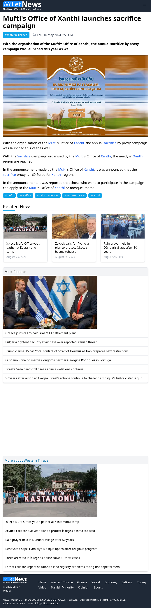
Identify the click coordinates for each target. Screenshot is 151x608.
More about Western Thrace (26, 460)
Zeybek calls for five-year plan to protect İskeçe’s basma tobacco (72, 247)
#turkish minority (47, 195)
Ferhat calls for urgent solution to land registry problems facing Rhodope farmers (62, 567)
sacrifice (109, 143)
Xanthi (79, 143)
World (96, 582)
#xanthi (95, 195)
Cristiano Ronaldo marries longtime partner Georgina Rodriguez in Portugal (58, 360)
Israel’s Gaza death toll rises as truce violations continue (44, 369)
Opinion (83, 587)
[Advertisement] (75, 419)
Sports (98, 587)
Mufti (52, 143)
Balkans (127, 582)
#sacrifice (25, 195)
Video (42, 587)
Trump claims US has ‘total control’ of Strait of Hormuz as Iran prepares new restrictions (67, 351)
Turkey (141, 582)
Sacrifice (23, 156)
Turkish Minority (62, 587)
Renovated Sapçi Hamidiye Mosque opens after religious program (51, 549)
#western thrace (74, 195)
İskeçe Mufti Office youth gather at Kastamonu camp (23, 247)
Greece (82, 582)
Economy (110, 582)
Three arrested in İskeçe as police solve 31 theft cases (42, 558)
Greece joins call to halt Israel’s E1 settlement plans (40, 333)
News (42, 582)
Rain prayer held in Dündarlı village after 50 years (120, 247)
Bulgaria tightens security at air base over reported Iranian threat (51, 342)
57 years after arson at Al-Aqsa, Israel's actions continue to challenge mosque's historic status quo (73, 378)
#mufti (9, 195)
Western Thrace (62, 582)
